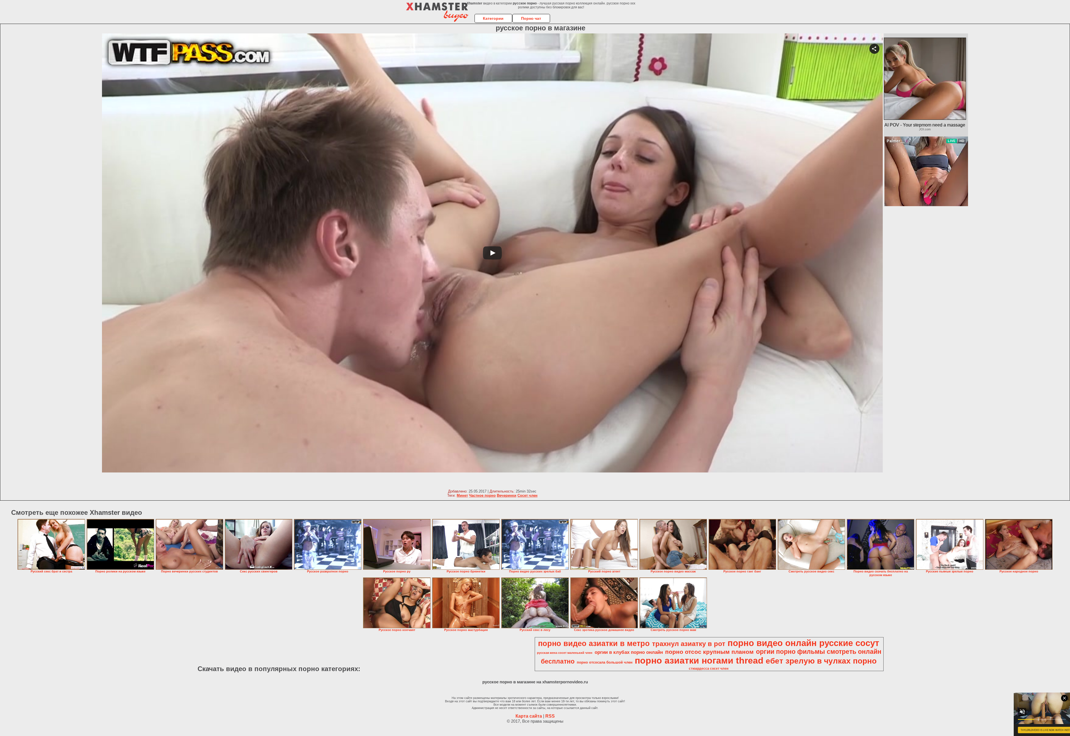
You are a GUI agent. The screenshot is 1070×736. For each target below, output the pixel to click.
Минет (462, 495)
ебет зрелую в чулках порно (821, 661)
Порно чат (531, 18)
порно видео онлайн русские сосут (803, 643)
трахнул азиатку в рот (688, 643)
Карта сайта (528, 716)
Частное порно (482, 495)
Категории (493, 18)
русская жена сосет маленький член (564, 652)
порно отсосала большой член (605, 662)
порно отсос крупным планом (709, 652)
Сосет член (527, 495)
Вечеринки (506, 495)
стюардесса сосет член (708, 669)
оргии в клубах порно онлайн (629, 652)
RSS (550, 716)
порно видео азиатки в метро (594, 643)
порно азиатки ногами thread (699, 660)
